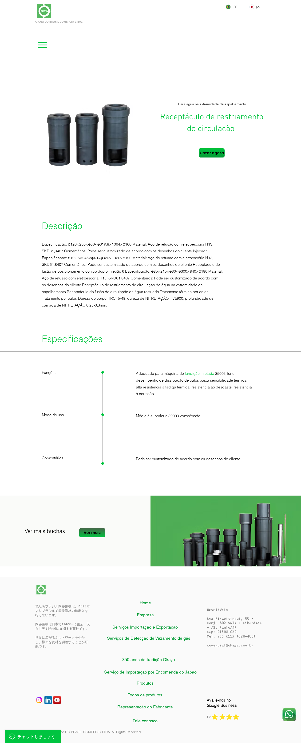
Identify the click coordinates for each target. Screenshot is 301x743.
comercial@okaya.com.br (230, 645)
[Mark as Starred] (215, 717)
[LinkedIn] (48, 700)
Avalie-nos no (222, 703)
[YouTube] (57, 700)
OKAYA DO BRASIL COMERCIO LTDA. (59, 21)
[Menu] (42, 45)
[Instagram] (39, 700)
